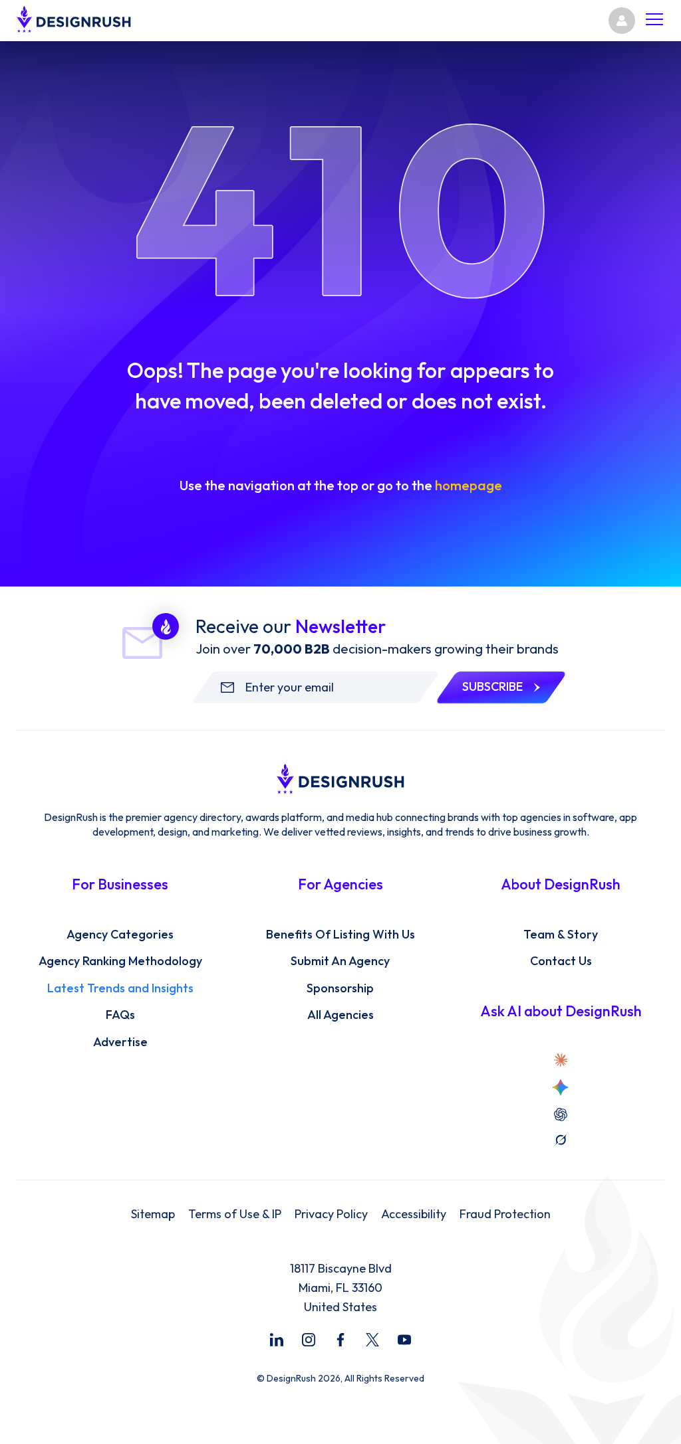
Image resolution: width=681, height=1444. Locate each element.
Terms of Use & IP (234, 1214)
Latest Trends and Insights (120, 988)
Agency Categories (120, 934)
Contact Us (561, 961)
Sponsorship (340, 988)
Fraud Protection (505, 1214)
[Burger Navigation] (654, 21)
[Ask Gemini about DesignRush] (560, 1087)
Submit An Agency (340, 961)
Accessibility (413, 1214)
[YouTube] (404, 1339)
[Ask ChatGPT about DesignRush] (560, 1114)
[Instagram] (308, 1339)
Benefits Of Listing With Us (340, 934)
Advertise (120, 1042)
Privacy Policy (331, 1214)
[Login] (622, 20)
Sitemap (153, 1214)
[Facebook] (340, 1339)
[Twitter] (372, 1339)
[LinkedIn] (276, 1339)
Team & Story (560, 934)
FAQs (120, 1015)
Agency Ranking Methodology (120, 961)
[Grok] (560, 1139)
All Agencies (340, 1015)
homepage (468, 485)
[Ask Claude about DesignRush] (560, 1060)
